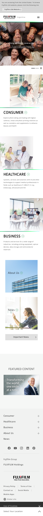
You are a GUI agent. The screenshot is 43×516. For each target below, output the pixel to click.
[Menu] (38, 17)
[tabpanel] (21, 44)
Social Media (23, 490)
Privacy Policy (9, 486)
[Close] (39, 506)
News (6, 439)
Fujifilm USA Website (12, 9)
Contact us (8, 490)
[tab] (33, 68)
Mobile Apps (9, 494)
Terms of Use (26, 486)
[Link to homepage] (9, 17)
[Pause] (41, 68)
